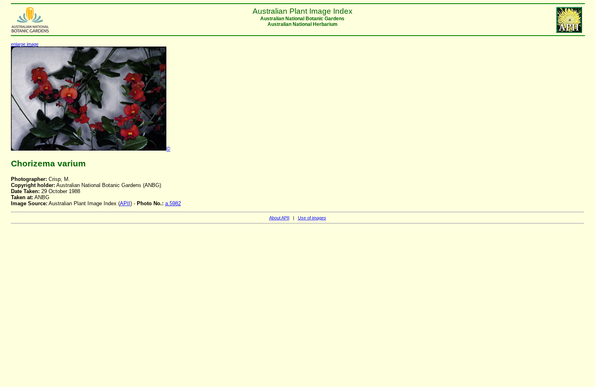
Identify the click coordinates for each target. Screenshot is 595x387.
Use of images (312, 217)
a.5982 (173, 203)
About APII (279, 217)
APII (125, 203)
